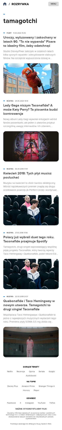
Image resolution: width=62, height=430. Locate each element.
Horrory (26, 390)
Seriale (42, 371)
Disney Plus (12, 386)
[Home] (19, 4)
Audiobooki (31, 375)
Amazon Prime (28, 386)
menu (53, 4)
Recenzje (21, 371)
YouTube (41, 403)
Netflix (10, 371)
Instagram (29, 403)
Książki (52, 371)
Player (36, 390)
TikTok (52, 403)
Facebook (11, 403)
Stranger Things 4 (47, 386)
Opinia (32, 371)
